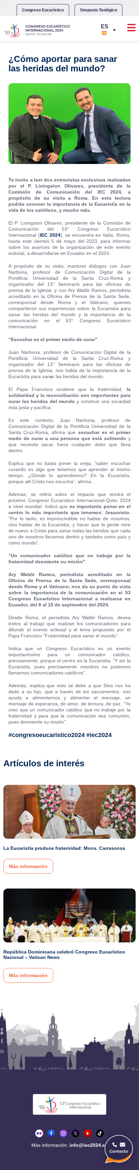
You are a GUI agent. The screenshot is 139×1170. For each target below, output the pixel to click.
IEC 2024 (50, 235)
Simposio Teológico (98, 10)
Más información (28, 866)
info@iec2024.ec (89, 1145)
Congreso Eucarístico (43, 10)
